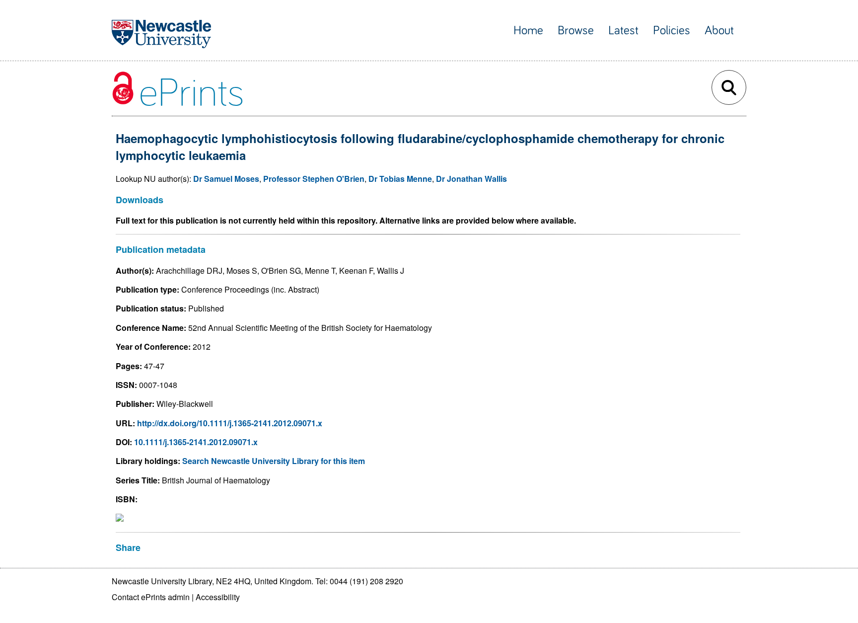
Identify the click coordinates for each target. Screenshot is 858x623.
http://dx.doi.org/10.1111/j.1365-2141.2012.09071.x (229, 423)
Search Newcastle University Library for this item (273, 461)
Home (528, 30)
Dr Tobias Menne (400, 178)
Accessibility (218, 597)
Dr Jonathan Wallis (471, 178)
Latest (623, 30)
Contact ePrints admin (151, 597)
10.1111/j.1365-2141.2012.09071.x (196, 442)
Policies (671, 30)
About (719, 30)
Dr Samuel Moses (226, 178)
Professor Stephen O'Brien (313, 178)
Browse (576, 30)
